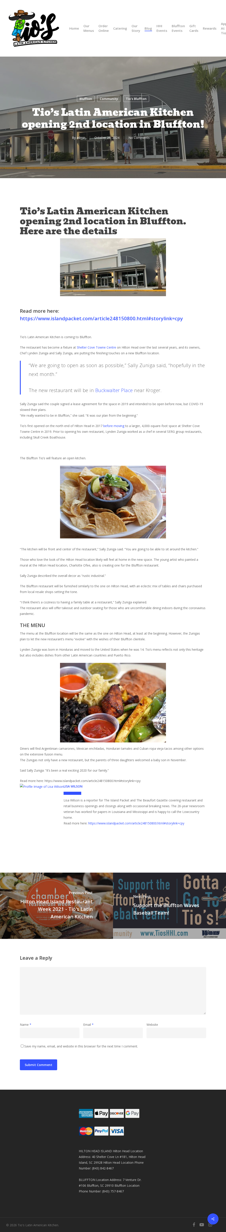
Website (152, 1024)
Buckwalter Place (114, 390)
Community (109, 99)
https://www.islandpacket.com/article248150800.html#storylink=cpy (101, 318)
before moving (113, 426)
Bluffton (85, 99)
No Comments (139, 137)
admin (81, 137)
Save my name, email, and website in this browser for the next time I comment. (81, 1046)
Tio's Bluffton (136, 99)
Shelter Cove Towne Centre (96, 347)
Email (88, 1024)
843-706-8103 (72, 793)
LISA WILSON (73, 786)
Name (25, 1024)
